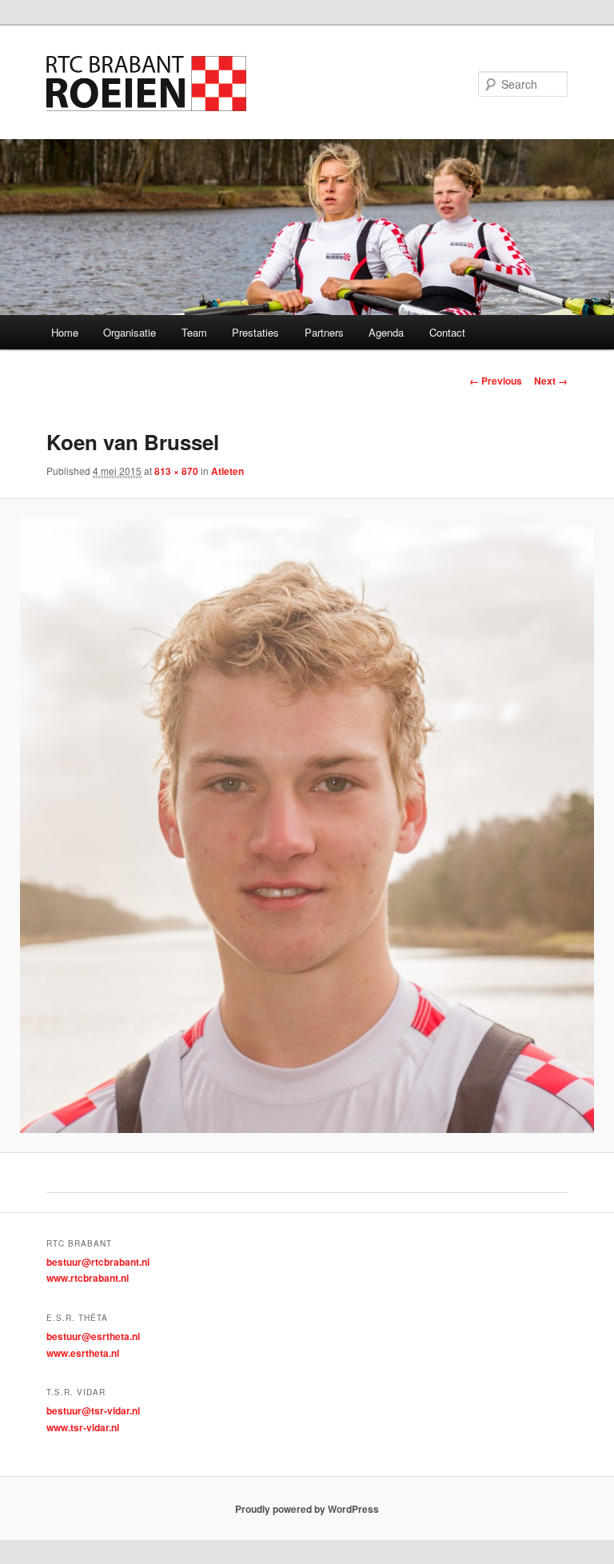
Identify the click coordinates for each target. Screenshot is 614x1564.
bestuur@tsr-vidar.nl (93, 1410)
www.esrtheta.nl (82, 1353)
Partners (324, 332)
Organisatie (129, 332)
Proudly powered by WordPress (307, 1509)
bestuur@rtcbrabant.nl (98, 1262)
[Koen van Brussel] (307, 825)
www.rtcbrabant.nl (87, 1278)
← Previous (495, 380)
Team (194, 332)
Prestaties (255, 332)
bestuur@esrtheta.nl (93, 1336)
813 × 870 (176, 471)
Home (64, 332)
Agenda (386, 332)
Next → (551, 380)
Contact (447, 332)
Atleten (227, 471)
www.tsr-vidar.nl (82, 1427)
